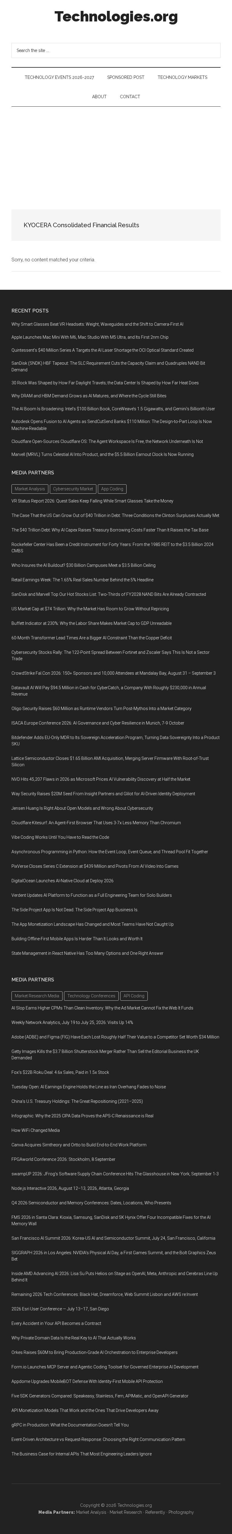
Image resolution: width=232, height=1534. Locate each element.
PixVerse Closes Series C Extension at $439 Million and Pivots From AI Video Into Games (95, 866)
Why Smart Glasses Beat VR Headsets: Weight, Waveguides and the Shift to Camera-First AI (97, 324)
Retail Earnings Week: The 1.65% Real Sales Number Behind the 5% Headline (82, 579)
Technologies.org (116, 16)
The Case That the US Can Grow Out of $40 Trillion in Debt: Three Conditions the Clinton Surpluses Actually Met (115, 515)
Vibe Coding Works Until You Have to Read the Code (60, 837)
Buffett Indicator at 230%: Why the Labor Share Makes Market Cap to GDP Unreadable (91, 623)
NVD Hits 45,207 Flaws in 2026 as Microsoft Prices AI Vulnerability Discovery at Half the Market (100, 779)
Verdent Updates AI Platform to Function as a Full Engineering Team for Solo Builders (91, 895)
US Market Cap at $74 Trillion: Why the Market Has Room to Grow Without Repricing (90, 608)
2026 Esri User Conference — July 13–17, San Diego (60, 1308)
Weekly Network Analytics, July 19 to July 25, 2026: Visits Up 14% (72, 1022)
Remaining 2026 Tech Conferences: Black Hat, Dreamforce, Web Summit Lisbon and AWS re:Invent (104, 1294)
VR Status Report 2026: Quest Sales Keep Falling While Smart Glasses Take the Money (92, 501)
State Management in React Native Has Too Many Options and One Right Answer (87, 953)
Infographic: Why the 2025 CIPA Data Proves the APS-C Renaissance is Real (82, 1115)
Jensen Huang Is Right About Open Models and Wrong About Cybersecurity (82, 808)
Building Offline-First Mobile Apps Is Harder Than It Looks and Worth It (77, 938)
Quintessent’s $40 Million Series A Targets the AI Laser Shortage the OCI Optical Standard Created (102, 350)
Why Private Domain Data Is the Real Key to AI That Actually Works (73, 1337)
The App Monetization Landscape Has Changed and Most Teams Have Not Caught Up (92, 924)
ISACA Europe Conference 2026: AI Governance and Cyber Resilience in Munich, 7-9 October (97, 723)
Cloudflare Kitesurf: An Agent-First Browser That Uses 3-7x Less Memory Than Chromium (96, 822)
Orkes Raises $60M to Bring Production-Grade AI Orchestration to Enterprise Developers (94, 1352)
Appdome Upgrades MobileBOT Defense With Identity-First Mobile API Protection (87, 1381)
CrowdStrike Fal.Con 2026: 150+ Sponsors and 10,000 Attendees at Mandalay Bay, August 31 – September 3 (113, 673)
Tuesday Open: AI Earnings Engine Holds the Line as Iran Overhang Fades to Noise (88, 1086)
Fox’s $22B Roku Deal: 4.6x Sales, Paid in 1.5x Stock (60, 1072)
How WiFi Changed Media (35, 1130)
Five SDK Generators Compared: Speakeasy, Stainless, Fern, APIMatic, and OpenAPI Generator (99, 1396)
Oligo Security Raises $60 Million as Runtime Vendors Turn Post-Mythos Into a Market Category (101, 708)
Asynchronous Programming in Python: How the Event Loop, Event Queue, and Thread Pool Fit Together (109, 851)
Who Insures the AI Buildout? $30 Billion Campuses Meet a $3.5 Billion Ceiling (83, 565)
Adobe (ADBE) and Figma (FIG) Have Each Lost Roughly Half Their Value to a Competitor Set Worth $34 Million (115, 1037)
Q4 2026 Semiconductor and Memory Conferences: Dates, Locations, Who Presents (91, 1202)
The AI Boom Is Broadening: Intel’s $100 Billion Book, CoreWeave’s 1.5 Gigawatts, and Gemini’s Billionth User (113, 408)
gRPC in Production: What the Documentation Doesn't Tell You (70, 1425)
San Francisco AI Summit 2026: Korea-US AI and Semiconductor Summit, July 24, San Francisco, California (113, 1238)
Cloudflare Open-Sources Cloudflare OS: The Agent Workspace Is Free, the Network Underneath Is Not (107, 441)
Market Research (126, 1512)
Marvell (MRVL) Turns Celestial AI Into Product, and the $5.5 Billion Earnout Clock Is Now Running (102, 454)
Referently (155, 1512)
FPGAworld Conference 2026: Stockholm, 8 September (63, 1159)
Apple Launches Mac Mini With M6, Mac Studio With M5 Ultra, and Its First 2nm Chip (90, 337)
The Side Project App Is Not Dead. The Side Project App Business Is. (74, 909)
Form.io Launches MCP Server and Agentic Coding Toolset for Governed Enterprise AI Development (104, 1366)
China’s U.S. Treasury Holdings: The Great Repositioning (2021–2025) (77, 1101)
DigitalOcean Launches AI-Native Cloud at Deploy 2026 (62, 880)
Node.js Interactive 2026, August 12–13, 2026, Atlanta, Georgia (70, 1188)
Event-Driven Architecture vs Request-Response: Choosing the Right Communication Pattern (98, 1439)
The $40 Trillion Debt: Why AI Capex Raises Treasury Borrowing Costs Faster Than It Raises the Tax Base (109, 530)
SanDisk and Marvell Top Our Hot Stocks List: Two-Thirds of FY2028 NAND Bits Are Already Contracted (108, 594)
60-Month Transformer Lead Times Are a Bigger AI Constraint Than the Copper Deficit (91, 637)
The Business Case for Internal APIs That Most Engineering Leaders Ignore (81, 1454)
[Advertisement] (116, 152)
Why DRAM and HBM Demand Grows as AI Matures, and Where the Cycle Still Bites (88, 395)
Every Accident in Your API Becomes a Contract (56, 1323)
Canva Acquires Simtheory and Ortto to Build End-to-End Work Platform (79, 1144)
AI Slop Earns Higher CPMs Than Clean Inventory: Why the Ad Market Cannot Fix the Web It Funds (102, 1008)
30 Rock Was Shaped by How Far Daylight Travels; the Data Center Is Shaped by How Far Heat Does (105, 382)
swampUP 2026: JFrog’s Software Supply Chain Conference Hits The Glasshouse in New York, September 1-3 (115, 1173)
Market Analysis (91, 1512)
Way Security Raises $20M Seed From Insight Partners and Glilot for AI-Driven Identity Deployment (103, 793)
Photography (181, 1512)
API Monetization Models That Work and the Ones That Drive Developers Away (85, 1410)
